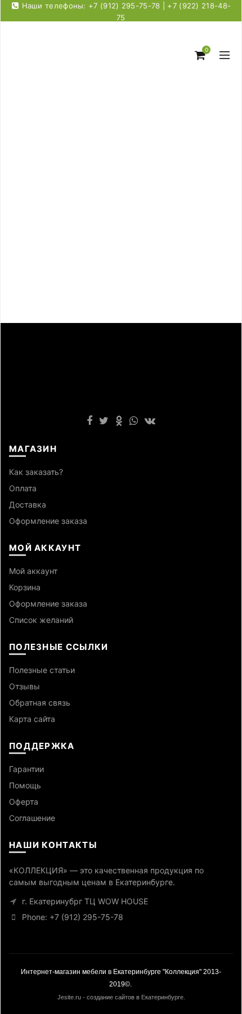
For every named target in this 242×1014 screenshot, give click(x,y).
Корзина (25, 587)
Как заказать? (36, 472)
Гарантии (26, 769)
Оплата (23, 488)
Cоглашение (32, 818)
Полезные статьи (42, 670)
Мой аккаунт (33, 571)
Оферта (23, 801)
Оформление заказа (48, 521)
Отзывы (24, 686)
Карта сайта (32, 719)
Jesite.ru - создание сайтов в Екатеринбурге (120, 997)
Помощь (25, 785)
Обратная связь (39, 702)
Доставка (27, 504)
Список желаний (41, 620)
